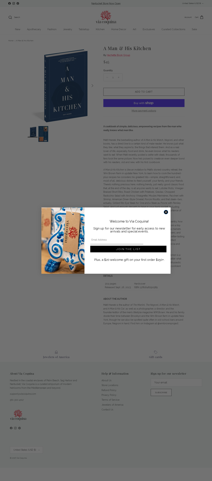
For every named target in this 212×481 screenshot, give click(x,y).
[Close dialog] (166, 212)
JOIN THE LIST (128, 249)
